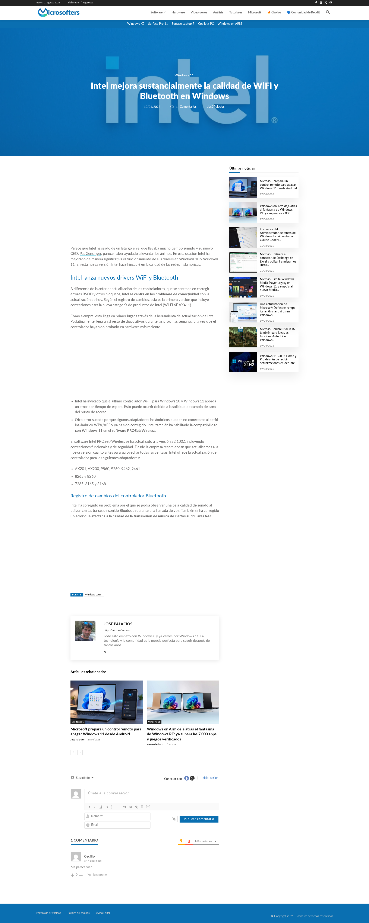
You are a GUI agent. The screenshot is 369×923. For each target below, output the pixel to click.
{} (142, 806)
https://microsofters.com (117, 630)
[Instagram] (321, 2)
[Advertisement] (144, 211)
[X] (325, 2)
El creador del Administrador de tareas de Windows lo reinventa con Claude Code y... (278, 235)
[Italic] (95, 807)
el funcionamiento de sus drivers (148, 259)
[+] (148, 806)
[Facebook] (316, 2)
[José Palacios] (87, 638)
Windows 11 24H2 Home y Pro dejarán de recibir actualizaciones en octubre (278, 360)
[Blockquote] (125, 807)
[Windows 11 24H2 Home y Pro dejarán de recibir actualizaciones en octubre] (243, 362)
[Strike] (107, 807)
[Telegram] (179, 171)
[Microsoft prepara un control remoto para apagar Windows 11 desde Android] (106, 702)
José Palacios (215, 106)
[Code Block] (131, 807)
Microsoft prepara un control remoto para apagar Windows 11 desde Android (278, 185)
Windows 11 (184, 75)
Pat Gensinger (90, 253)
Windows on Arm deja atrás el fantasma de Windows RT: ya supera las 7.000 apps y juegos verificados (182, 734)
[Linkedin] (169, 171)
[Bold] (89, 807)
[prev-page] (73, 752)
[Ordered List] (113, 807)
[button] (328, 12)
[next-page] (80, 752)
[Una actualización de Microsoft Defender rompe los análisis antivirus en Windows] (243, 312)
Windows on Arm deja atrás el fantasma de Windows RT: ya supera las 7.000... (278, 210)
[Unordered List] (119, 807)
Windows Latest (93, 595)
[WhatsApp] (159, 171)
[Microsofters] (68, 13)
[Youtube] (330, 2)
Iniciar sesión (209, 777)
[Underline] (101, 807)
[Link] (137, 807)
